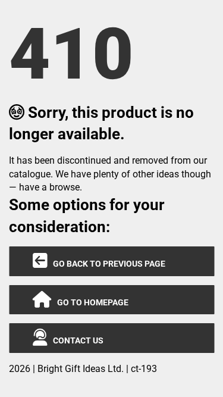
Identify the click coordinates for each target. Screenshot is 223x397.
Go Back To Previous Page (106, 263)
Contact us (75, 340)
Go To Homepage (90, 302)
